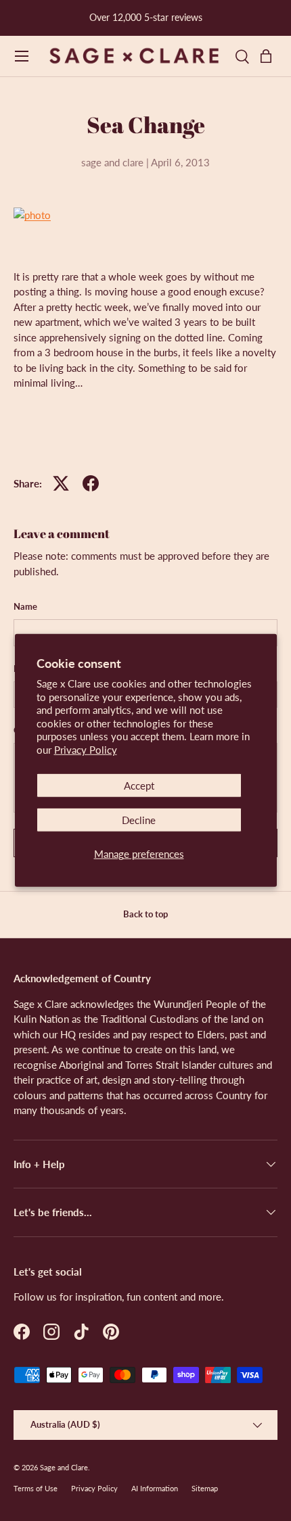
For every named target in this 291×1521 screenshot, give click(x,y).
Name (25, 606)
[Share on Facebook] (91, 483)
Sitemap (205, 1488)
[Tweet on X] (61, 483)
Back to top (145, 914)
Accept (139, 785)
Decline (139, 820)
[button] (269, 56)
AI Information (154, 1488)
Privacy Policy (85, 750)
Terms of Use (36, 1488)
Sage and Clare (64, 1467)
